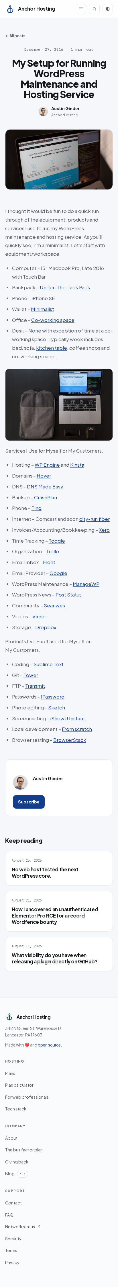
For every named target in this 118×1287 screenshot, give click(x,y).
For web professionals (27, 1097)
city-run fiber (94, 519)
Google (58, 573)
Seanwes (54, 605)
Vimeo (40, 616)
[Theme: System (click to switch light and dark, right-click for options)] (108, 9)
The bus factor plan (24, 1149)
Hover (44, 475)
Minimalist (42, 309)
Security (13, 1238)
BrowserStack (69, 740)
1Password (52, 696)
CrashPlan (45, 497)
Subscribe (29, 801)
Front (49, 562)
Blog (15, 1173)
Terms (11, 1250)
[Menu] (81, 9)
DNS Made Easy (45, 486)
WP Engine (47, 464)
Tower (30, 675)
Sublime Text (49, 664)
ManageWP (86, 584)
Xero (104, 530)
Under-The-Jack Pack (65, 287)
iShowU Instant (67, 718)
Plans (10, 1073)
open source (49, 1044)
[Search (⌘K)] (94, 9)
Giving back (16, 1161)
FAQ (9, 1214)
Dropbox (45, 627)
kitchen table (51, 348)
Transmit (35, 685)
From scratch (77, 729)
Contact (13, 1202)
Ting (37, 508)
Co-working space (52, 320)
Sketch (56, 707)
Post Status (69, 594)
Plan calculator (19, 1085)
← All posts (15, 35)
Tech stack (15, 1108)
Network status (20, 1226)
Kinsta (77, 464)
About (11, 1138)
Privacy (12, 1262)
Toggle (57, 540)
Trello (52, 551)
